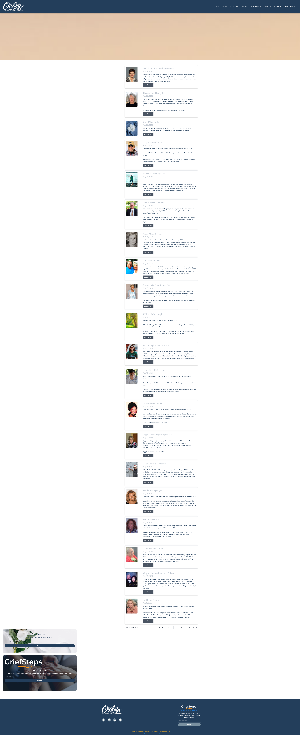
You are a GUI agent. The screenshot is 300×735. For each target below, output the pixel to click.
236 (189, 627)
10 (181, 627)
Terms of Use (151, 733)
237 (193, 627)
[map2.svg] (114, 720)
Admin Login (158, 733)
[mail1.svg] (109, 720)
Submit (189, 725)
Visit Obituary (148, 85)
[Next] (196, 627)
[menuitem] (218, 7)
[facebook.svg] (103, 720)
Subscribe (39, 646)
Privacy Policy (145, 733)
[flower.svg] (120, 720)
